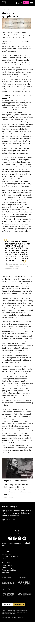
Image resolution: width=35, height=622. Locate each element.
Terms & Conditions (9, 570)
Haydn (4, 162)
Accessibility (6, 563)
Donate (26, 2)
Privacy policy (7, 565)
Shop (4, 559)
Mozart (4, 98)
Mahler (16, 378)
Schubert (27, 197)
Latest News (6, 554)
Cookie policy (7, 568)
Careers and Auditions (10, 556)
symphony (23, 46)
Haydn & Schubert (10, 221)
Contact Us (6, 551)
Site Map (5, 572)
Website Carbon (19, 604)
